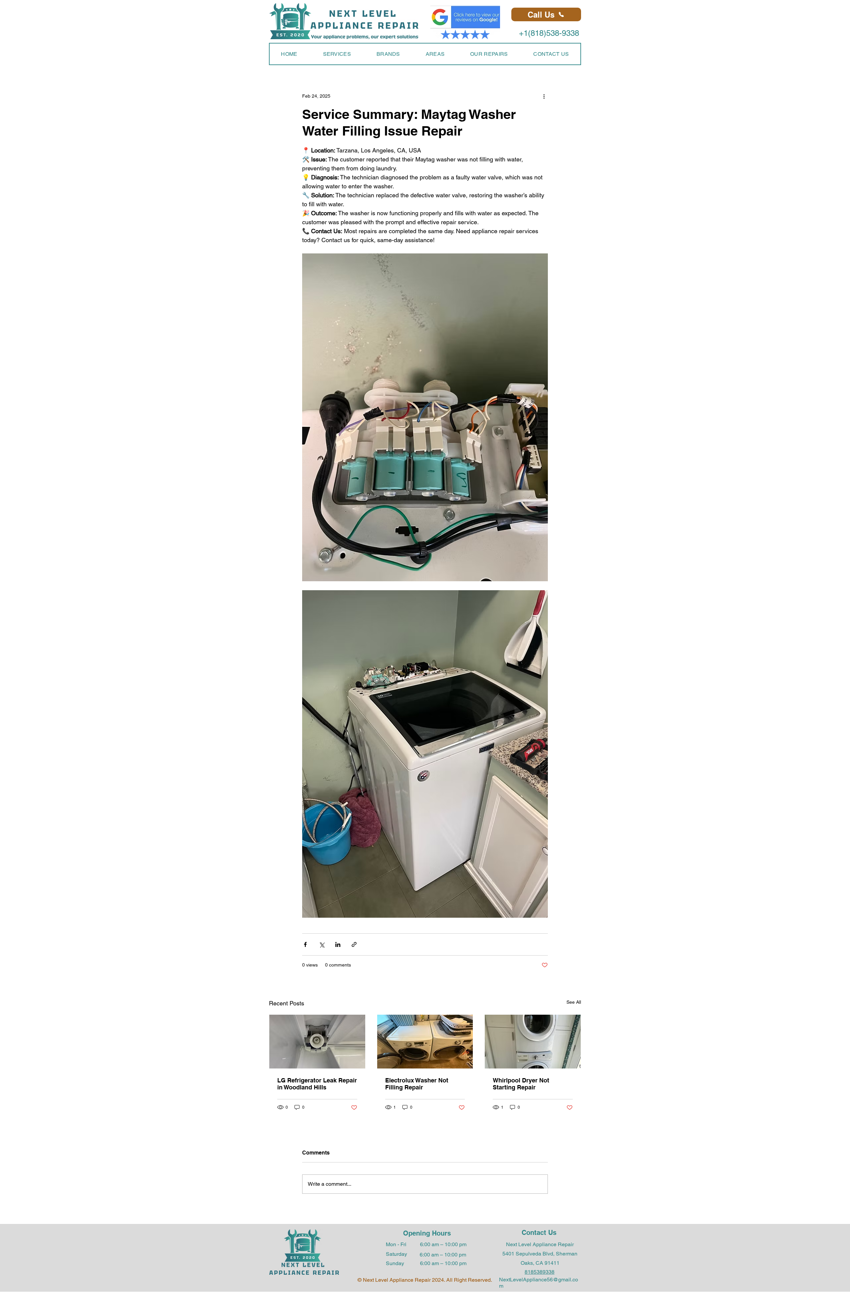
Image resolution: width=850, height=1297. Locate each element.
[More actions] (544, 96)
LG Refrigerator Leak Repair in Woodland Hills (317, 1084)
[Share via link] (354, 944)
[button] (336, 54)
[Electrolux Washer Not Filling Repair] (425, 1041)
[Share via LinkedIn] (338, 944)
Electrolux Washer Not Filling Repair (416, 1084)
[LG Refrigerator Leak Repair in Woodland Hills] (317, 1041)
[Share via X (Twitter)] (321, 944)
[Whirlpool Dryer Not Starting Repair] (533, 1041)
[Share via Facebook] (305, 944)
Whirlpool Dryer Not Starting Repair (521, 1084)
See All (573, 1002)
